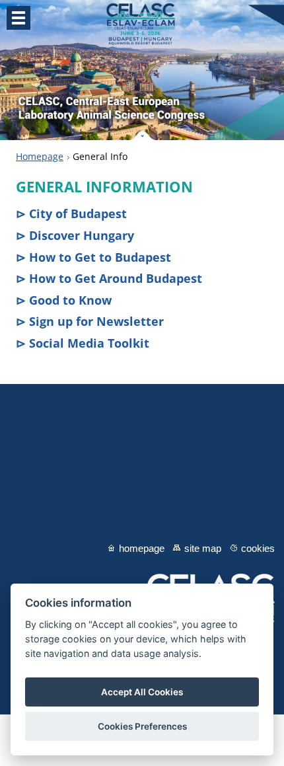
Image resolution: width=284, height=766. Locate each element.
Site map (202, 548)
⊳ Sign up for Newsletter (90, 321)
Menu (18, 18)
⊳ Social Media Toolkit (82, 343)
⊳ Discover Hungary (75, 235)
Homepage (39, 156)
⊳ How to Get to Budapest (93, 257)
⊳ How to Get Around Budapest (109, 278)
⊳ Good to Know (64, 300)
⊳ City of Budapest (71, 213)
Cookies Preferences (142, 726)
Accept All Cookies (142, 692)
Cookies (258, 548)
